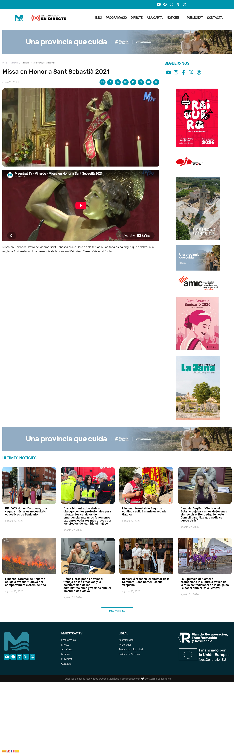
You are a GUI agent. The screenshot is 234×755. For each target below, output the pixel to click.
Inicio (4, 58)
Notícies (173, 18)
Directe (136, 18)
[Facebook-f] (183, 68)
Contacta (214, 18)
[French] (13, 750)
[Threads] (184, 4)
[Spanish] (17, 750)
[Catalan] (4, 750)
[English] (9, 750)
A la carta (155, 18)
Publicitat (195, 18)
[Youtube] (159, 4)
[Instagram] (171, 4)
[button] (102, 78)
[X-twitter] (178, 4)
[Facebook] (165, 4)
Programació (116, 18)
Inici (98, 18)
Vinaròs (14, 58)
